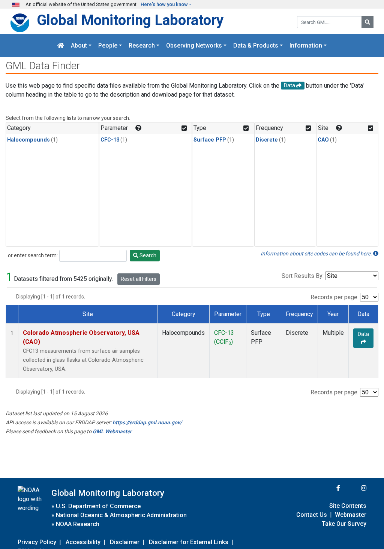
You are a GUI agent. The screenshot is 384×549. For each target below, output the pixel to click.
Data (363, 334)
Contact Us (311, 514)
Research (142, 45)
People (107, 45)
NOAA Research (77, 524)
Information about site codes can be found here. (317, 254)
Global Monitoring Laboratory (130, 20)
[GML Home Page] (60, 45)
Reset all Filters (138, 279)
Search (147, 255)
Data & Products (255, 45)
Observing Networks (194, 45)
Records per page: (334, 297)
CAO (323, 140)
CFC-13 (109, 140)
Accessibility (83, 542)
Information (306, 45)
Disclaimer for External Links (188, 542)
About (79, 45)
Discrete (267, 140)
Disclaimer (125, 542)
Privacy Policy (37, 542)
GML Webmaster (112, 431)
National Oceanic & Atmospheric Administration (121, 515)
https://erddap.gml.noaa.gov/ (147, 422)
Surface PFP (210, 140)
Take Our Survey (344, 523)
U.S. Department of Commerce (98, 506)
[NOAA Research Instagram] (354, 488)
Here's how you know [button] (164, 4)
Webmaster (350, 514)
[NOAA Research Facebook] (328, 488)
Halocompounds (28, 140)
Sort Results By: (303, 275)
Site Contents (347, 505)
